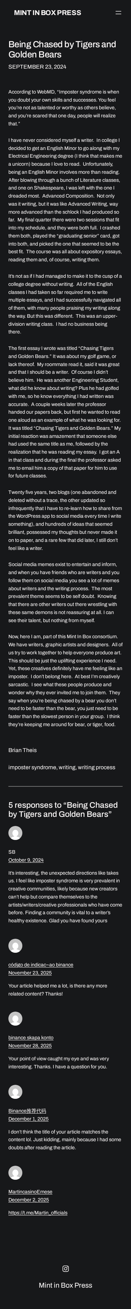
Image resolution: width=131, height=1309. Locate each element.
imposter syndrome (32, 767)
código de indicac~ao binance (40, 964)
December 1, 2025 (28, 1119)
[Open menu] (118, 12)
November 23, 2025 (30, 973)
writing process (96, 767)
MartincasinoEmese (30, 1191)
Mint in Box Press (47, 12)
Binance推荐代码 (27, 1111)
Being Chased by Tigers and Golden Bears (62, 49)
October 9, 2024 (26, 860)
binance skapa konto (30, 1037)
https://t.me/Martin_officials (37, 1212)
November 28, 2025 (30, 1045)
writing (67, 767)
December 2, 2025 (28, 1200)
